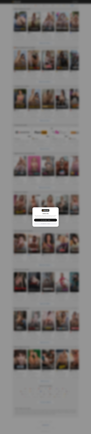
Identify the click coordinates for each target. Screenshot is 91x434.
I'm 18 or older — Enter (45, 220)
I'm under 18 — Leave (45, 223)
